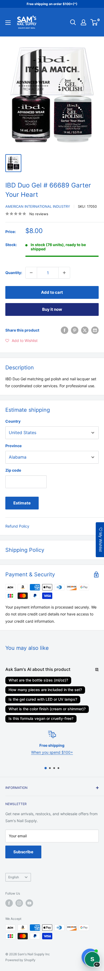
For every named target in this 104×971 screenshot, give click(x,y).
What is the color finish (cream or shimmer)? (47, 709)
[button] (21, 340)
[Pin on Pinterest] (74, 330)
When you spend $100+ (52, 752)
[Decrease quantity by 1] (31, 272)
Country (13, 421)
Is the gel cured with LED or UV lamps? (43, 699)
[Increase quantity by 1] (64, 272)
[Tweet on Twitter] (85, 330)
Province (13, 445)
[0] (94, 22)
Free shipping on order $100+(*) (52, 4)
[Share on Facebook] (64, 330)
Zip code (13, 470)
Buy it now (52, 309)
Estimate (22, 502)
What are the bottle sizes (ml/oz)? (38, 680)
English (13, 877)
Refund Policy (17, 526)
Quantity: (13, 272)
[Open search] (73, 22)
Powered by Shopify (20, 960)
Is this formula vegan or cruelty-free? (41, 718)
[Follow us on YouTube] (29, 903)
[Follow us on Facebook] (9, 903)
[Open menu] (8, 23)
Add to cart (52, 292)
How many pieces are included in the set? (45, 689)
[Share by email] (95, 330)
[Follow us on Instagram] (19, 903)
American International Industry (37, 206)
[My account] (83, 22)
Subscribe (23, 851)
